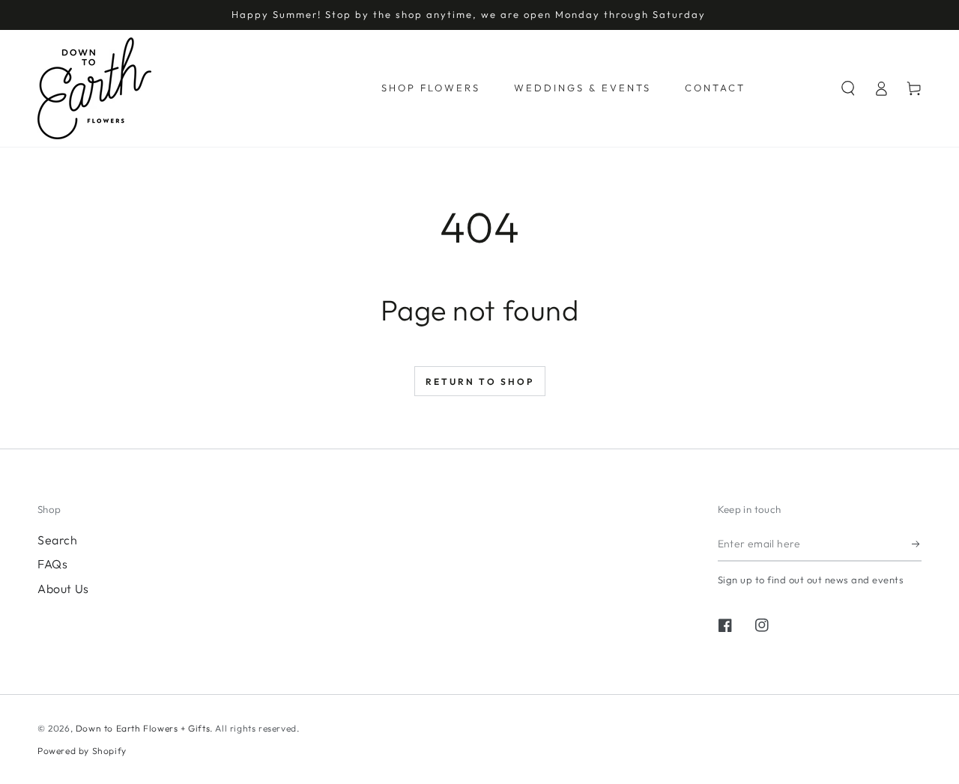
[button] (848, 88)
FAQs (52, 563)
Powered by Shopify (82, 750)
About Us (63, 588)
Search (57, 539)
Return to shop (480, 381)
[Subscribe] (917, 544)
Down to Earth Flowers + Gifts (143, 728)
